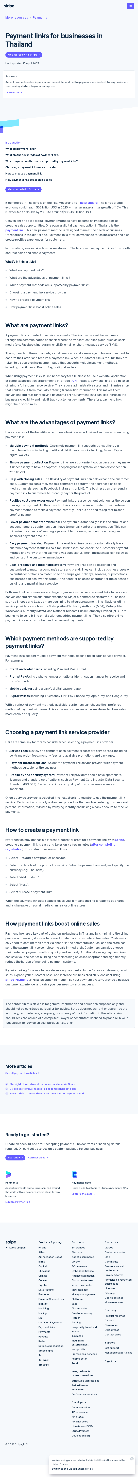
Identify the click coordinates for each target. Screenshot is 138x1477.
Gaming (76, 1322)
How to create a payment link (23, 173)
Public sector (79, 1358)
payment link (14, 230)
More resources (16, 17)
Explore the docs (82, 1193)
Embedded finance (83, 1271)
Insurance (77, 1335)
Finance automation (83, 1275)
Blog (107, 1256)
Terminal (44, 1360)
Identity (43, 1303)
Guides (109, 1247)
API (74, 380)
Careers (109, 1320)
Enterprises (78, 1247)
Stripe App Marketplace (85, 1380)
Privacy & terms (114, 1275)
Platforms (77, 1299)
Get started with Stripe (22, 54)
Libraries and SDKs (82, 1426)
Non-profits (78, 1349)
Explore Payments (16, 1201)
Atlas (42, 1252)
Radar (42, 1341)
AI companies (79, 1308)
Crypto (43, 1285)
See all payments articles (21, 1073)
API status (78, 1416)
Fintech (76, 1317)
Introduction (13, 142)
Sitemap (110, 1293)
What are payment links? (20, 148)
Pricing (42, 1247)
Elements (44, 1294)
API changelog (80, 1421)
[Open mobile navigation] (130, 6)
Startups (77, 1252)
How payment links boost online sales (28, 179)
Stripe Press (112, 1329)
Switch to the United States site (71, 1468)
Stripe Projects (80, 1430)
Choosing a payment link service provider (30, 167)
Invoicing (44, 1308)
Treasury (44, 1364)
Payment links (47, 1327)
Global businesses (82, 1280)
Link (41, 1317)
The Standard (87, 202)
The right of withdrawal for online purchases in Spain (42, 1084)
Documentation (81, 1407)
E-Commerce (79, 1266)
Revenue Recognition (51, 1346)
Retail (75, 1363)
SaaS (75, 1303)
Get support (112, 1348)
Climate (43, 1275)
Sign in (109, 1361)
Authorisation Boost (50, 1256)
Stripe (119, 840)
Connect (43, 1280)
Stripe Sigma (46, 1350)
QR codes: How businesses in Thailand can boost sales (43, 1088)
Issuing (43, 1313)
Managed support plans (118, 1352)
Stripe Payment (16, 979)
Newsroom (111, 1325)
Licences (110, 1288)
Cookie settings (114, 1297)
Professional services (84, 1354)
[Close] (131, 1459)
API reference (80, 1412)
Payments (40, 17)
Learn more (13, 92)
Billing (42, 1261)
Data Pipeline (46, 1289)
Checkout (44, 1271)
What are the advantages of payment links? (32, 155)
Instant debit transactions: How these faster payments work (47, 1093)
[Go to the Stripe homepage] (9, 1242)
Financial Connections (51, 1299)
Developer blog (81, 1435)
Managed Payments (50, 1322)
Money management (84, 1294)
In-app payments (82, 1285)
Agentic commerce (83, 1256)
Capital (43, 1266)
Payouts (43, 1336)
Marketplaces (80, 1289)
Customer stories (115, 1252)
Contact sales (36, 1157)
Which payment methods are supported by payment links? (41, 161)
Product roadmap (115, 1315)
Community (111, 1261)
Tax (41, 1355)
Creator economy (82, 1313)
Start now (14, 1157)
